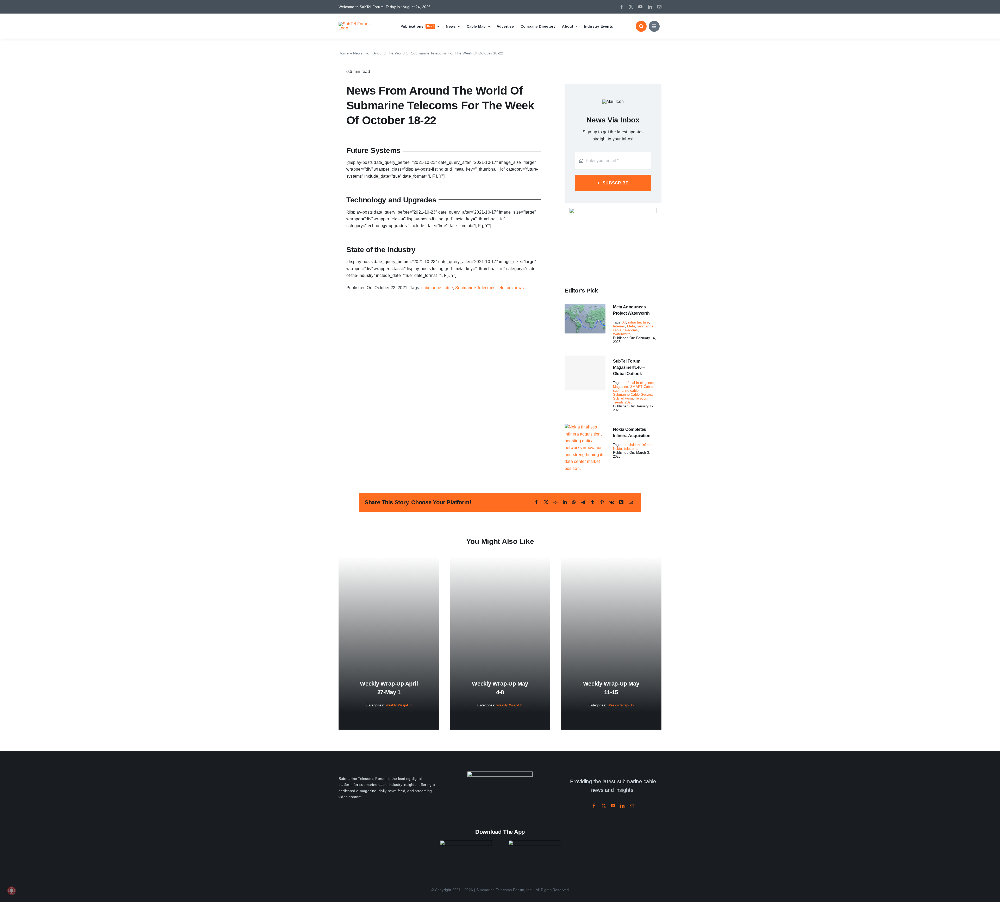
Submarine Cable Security (633, 394)
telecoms (630, 330)
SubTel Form (623, 398)
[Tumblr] (592, 502)
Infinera (647, 445)
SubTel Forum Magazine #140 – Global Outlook (629, 367)
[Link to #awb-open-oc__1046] (641, 26)
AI (624, 322)
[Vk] (611, 502)
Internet (619, 326)
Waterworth (621, 334)
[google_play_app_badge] (534, 842)
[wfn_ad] (613, 210)
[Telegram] (583, 502)
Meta (631, 326)
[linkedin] (650, 7)
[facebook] (622, 7)
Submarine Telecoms (475, 287)
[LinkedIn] (565, 502)
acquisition (631, 445)
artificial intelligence (638, 383)
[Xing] (621, 502)
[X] (546, 502)
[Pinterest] (602, 502)
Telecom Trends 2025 (630, 400)
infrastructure (638, 322)
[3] (500, 773)
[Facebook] (536, 502)
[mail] (659, 7)
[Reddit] (555, 502)
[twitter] (631, 7)
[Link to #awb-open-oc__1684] (654, 26)
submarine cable (437, 287)
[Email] (630, 502)
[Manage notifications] (11, 890)
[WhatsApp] (574, 502)
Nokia (617, 449)
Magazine (620, 387)
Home (344, 53)
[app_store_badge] (466, 842)
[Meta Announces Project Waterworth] (585, 304)
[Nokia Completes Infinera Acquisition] (585, 427)
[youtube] (640, 7)
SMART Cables (642, 387)
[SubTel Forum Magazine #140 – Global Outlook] (585, 373)
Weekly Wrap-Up (398, 705)
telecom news (510, 287)
